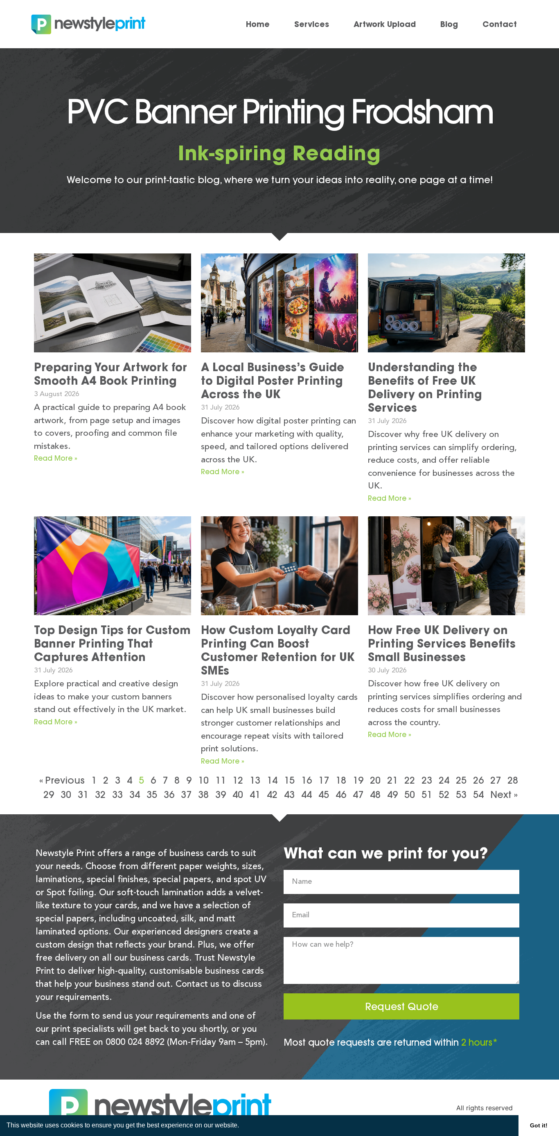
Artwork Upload (385, 24)
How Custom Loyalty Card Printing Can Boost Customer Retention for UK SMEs (278, 650)
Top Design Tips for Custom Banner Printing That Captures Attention (112, 643)
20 (375, 780)
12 (237, 780)
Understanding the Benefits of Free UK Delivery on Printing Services (425, 387)
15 (289, 780)
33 (117, 794)
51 (427, 794)
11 (220, 780)
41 (255, 794)
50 (409, 794)
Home (258, 24)
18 (341, 780)
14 (272, 780)
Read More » (55, 458)
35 (152, 794)
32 (100, 794)
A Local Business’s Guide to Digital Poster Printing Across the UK (272, 380)
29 (48, 794)
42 (272, 794)
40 (237, 794)
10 (203, 780)
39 (220, 794)
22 (409, 780)
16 (306, 780)
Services (311, 24)
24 (444, 780)
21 (392, 780)
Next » (504, 794)
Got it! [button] (539, 1125)
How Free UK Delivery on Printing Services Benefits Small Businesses (442, 643)
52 (444, 794)
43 (289, 794)
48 (375, 794)
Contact (499, 24)
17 (323, 780)
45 (323, 794)
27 (495, 780)
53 (461, 794)
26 (478, 780)
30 (66, 794)
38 (203, 794)
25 (461, 780)
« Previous (62, 780)
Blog (449, 24)
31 (83, 794)
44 (306, 794)
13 (255, 780)
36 (169, 794)
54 (478, 794)
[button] (242, 1126)
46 (341, 794)
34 (134, 794)
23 (427, 780)
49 (392, 794)
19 (358, 780)
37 (186, 794)
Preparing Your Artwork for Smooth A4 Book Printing (110, 374)
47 (358, 794)
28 (512, 780)
